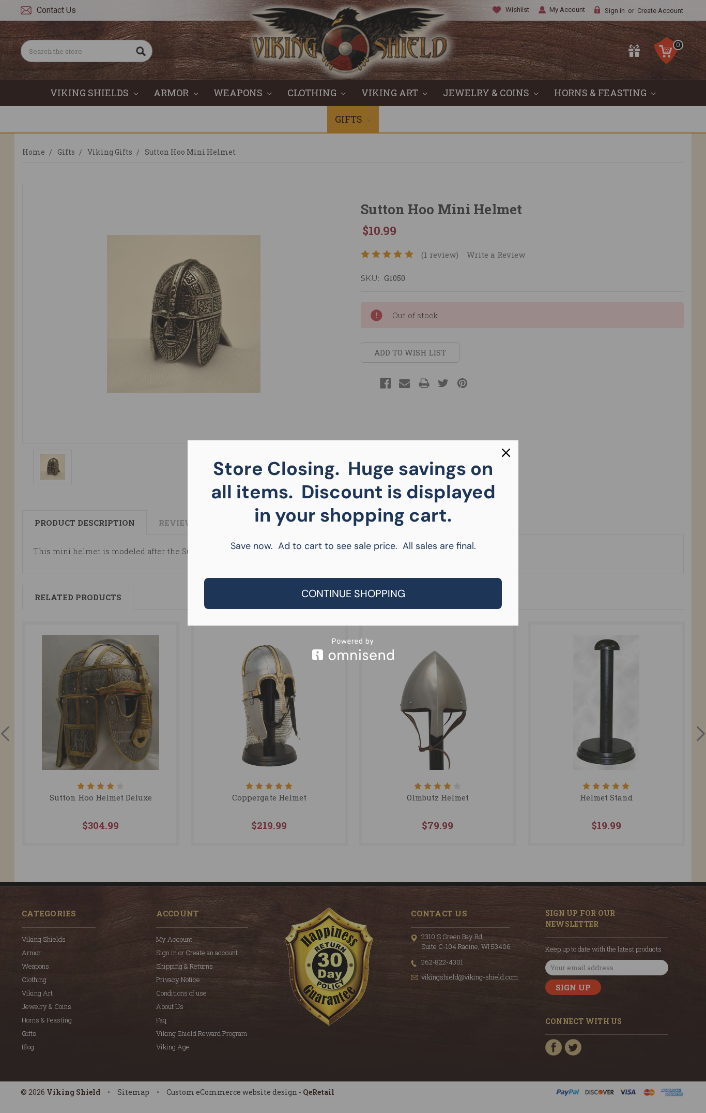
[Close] (506, 452)
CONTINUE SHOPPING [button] (353, 593)
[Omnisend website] (353, 649)
